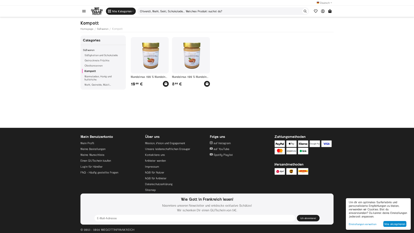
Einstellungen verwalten (362, 224)
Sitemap (150, 190)
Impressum (152, 166)
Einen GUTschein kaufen (95, 160)
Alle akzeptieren (394, 224)
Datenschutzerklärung (159, 184)
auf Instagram (222, 143)
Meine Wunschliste (92, 154)
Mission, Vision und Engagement (165, 143)
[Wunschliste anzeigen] (316, 11)
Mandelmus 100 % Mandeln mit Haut (148, 77)
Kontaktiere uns (155, 154)
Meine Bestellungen (92, 149)
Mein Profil (87, 143)
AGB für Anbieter (156, 178)
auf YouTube (221, 149)
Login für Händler (91, 166)
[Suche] (305, 11)
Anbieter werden (155, 160)
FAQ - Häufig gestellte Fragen (99, 172)
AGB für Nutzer (154, 172)
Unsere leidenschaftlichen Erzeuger (167, 149)
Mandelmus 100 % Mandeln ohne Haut (189, 77)
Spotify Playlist (223, 154)
